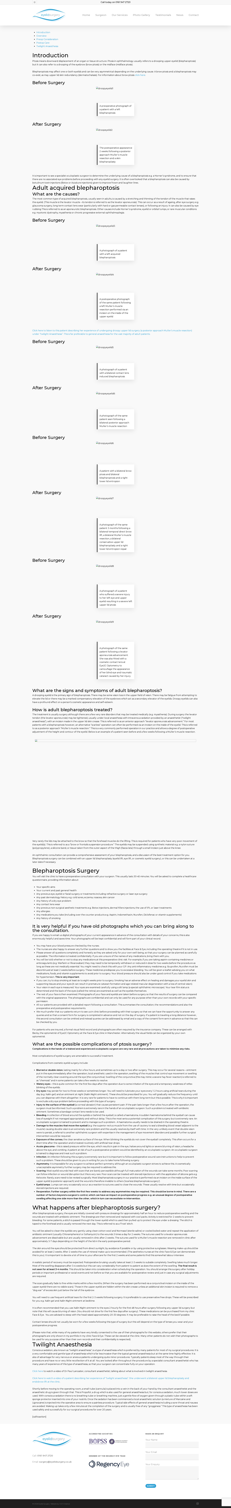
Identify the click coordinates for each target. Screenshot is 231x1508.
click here (140, 75)
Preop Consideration (47, 39)
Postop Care (42, 43)
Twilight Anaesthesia (47, 46)
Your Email (151, 1452)
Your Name (151, 1440)
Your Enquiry (152, 1464)
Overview (41, 36)
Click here (37, 1371)
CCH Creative (64, 1504)
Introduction (43, 32)
